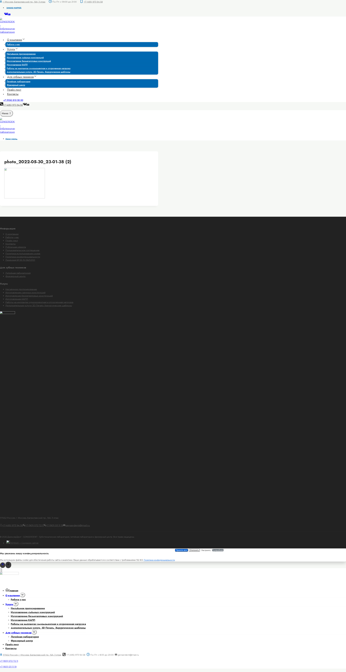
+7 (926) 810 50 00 (13, 100)
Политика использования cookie (22, 253)
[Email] (9, 15)
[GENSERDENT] (7, 32)
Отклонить (194, 550)
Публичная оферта (15, 247)
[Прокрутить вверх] (2, 565)
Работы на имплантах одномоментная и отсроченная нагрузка (39, 302)
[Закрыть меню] (1, 571)
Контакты (13, 94)
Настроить (206, 550)
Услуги (9, 604)
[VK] (6, 15)
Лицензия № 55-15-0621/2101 (20, 260)
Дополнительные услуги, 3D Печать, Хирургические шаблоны (38, 71)
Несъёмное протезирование (21, 289)
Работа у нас (13, 44)
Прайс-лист (14, 90)
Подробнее (218, 550)
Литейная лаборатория (18, 273)
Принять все (181, 550)
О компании (12, 234)
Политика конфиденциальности (22, 257)
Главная (13, 590)
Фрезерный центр (16, 85)
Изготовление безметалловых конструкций (29, 61)
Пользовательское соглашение (22, 250)
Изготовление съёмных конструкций (25, 292)
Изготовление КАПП (16, 299)
